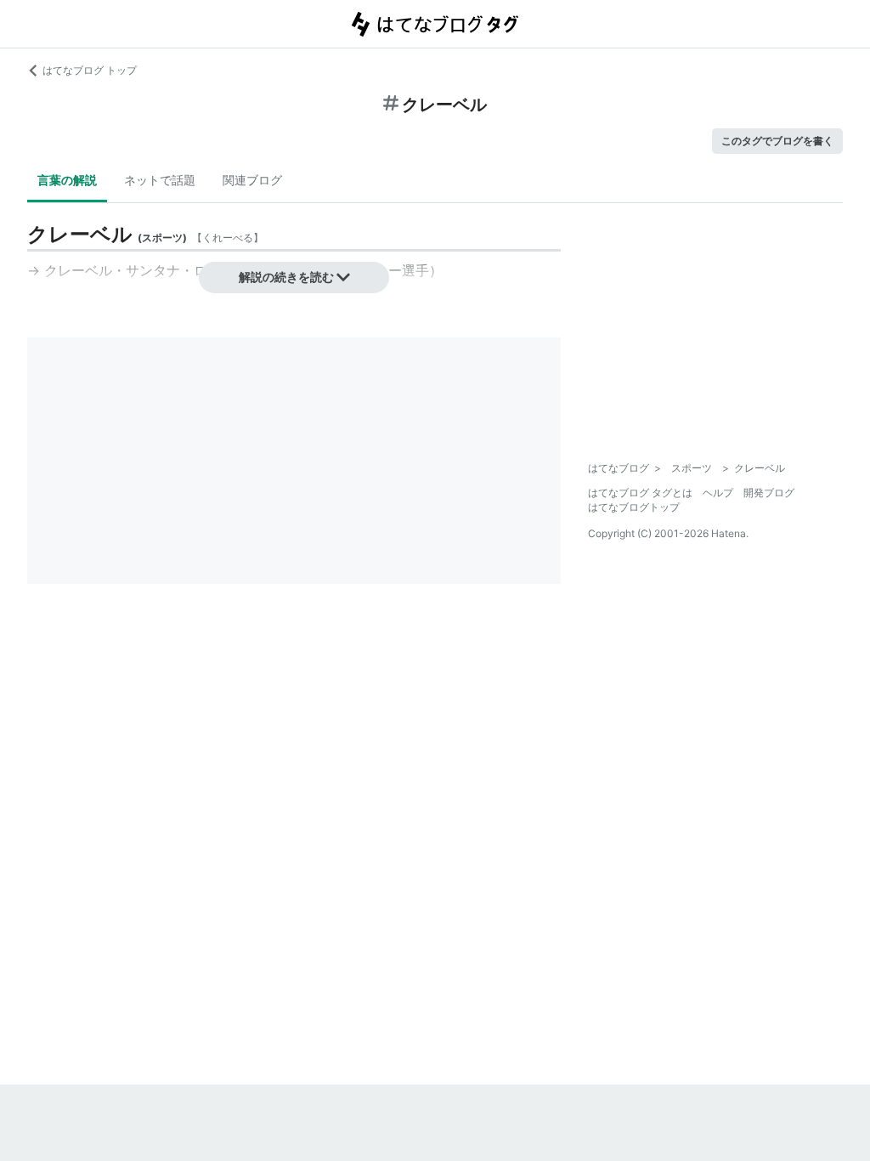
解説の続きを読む (286, 276)
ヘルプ (718, 492)
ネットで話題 (159, 180)
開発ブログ (768, 492)
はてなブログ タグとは (640, 492)
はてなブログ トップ (89, 70)
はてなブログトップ (634, 507)
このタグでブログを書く (777, 140)
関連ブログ (252, 180)
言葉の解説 (67, 180)
